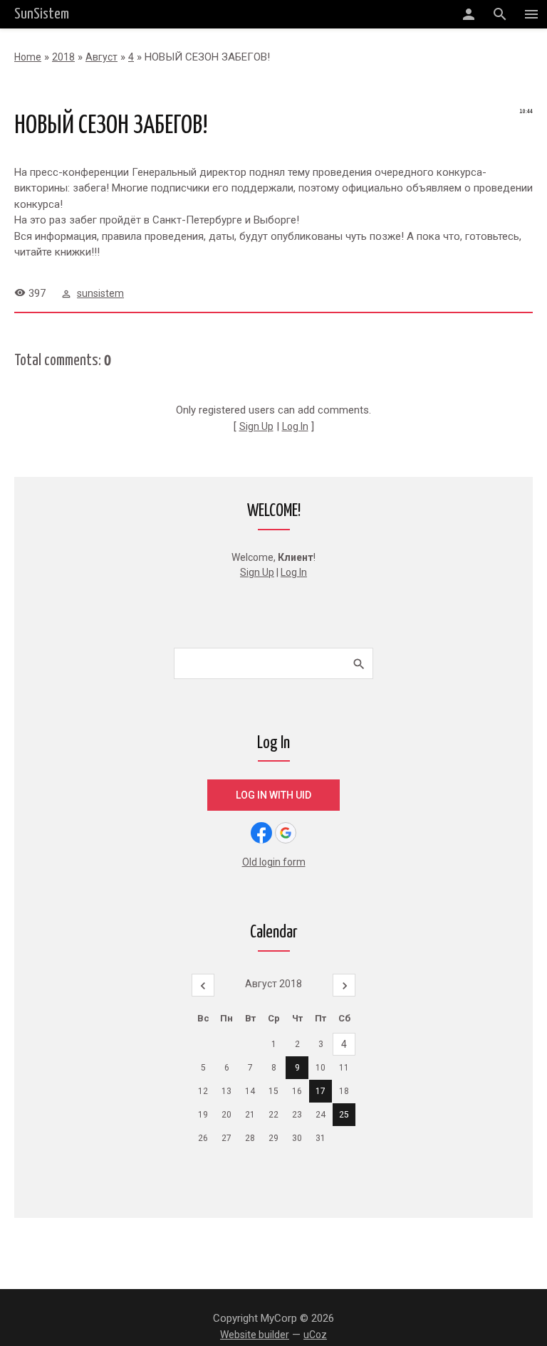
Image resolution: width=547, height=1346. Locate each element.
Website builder (254, 1334)
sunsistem (100, 293)
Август (101, 57)
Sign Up (256, 426)
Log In (295, 426)
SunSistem (41, 14)
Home (27, 57)
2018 (63, 57)
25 (344, 1115)
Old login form (274, 862)
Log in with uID (273, 795)
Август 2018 (273, 983)
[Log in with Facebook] (261, 832)
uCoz (315, 1334)
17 (320, 1091)
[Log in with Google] (285, 832)
